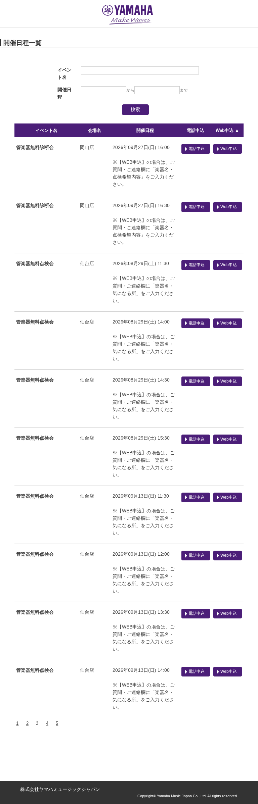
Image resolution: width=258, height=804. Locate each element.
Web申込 (228, 148)
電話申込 (195, 130)
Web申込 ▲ (227, 130)
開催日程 (145, 130)
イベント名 (46, 130)
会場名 (94, 130)
